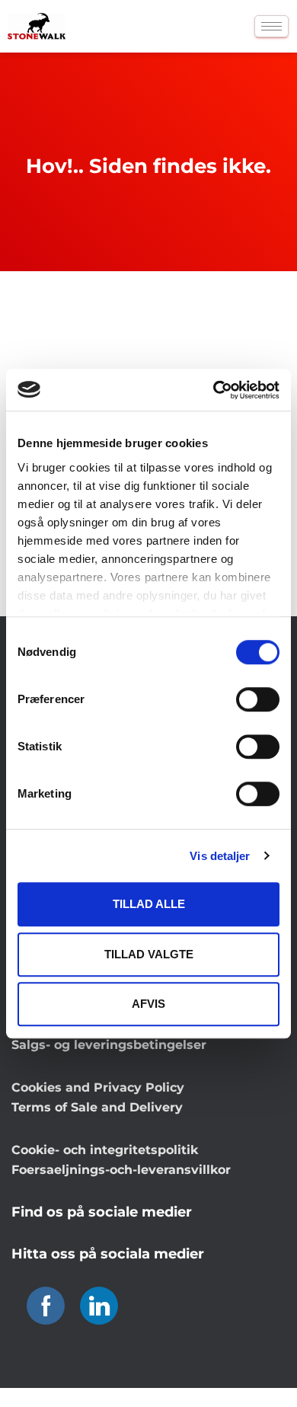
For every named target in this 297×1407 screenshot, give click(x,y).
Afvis (148, 1003)
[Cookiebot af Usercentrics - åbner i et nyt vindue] (213, 390)
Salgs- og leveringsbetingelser (108, 1045)
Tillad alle (149, 903)
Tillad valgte (148, 954)
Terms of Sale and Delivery (97, 1107)
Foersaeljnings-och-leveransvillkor (121, 1169)
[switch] (257, 699)
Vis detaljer (220, 855)
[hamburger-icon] (271, 26)
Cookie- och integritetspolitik (104, 1150)
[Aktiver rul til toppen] (267, 1376)
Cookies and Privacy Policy (97, 1087)
